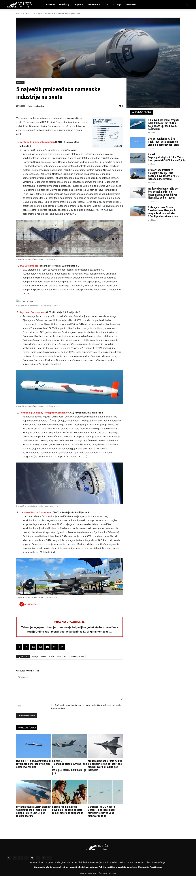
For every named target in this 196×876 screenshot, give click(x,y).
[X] (26, 647)
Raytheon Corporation (31, 312)
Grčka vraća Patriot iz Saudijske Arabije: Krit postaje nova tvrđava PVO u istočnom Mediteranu (163, 174)
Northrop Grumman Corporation (37, 142)
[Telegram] (47, 647)
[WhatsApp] (33, 647)
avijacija (35, 656)
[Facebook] (19, 647)
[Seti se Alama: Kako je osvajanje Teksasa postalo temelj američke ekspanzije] (69, 792)
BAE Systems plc (28, 265)
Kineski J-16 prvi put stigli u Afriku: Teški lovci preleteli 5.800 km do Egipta (167, 157)
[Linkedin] (15, 858)
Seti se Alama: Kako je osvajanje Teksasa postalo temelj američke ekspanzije (67, 809)
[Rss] (20, 858)
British (43, 656)
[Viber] (54, 647)
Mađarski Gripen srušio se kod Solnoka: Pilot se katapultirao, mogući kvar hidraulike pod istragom (105, 765)
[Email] (40, 647)
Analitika (30, 13)
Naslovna (20, 13)
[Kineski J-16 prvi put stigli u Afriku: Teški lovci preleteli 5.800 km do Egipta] (69, 746)
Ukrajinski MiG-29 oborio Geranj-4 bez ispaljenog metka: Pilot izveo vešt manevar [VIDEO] (101, 811)
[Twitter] (9, 858)
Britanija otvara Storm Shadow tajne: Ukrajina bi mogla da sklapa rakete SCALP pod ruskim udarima (33, 811)
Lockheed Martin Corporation (35, 512)
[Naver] (26, 858)
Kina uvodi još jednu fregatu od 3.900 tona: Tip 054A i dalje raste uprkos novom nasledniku (163, 124)
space (59, 656)
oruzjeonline (39, 106)
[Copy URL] (61, 647)
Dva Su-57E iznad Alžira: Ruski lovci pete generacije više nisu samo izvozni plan (33, 764)
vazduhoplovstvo (77, 656)
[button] (187, 4)
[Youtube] (38, 858)
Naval (51, 656)
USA (66, 656)
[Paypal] (49, 858)
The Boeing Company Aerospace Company (43, 412)
